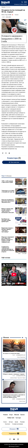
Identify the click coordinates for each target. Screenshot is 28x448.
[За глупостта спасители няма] (14, 345)
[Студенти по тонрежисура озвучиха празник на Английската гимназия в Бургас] (20, 249)
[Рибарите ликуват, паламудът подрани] (14, 366)
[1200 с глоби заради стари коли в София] (20, 182)
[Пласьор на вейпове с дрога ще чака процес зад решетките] (20, 201)
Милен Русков (22, 401)
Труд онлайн (8, 14)
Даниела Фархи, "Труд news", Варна (17, 377)
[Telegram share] (9, 153)
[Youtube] (14, 439)
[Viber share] (6, 153)
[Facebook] (10, 439)
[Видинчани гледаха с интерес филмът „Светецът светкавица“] (20, 230)
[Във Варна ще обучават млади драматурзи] (20, 220)
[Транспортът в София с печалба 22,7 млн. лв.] (20, 191)
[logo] (5, 2)
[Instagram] (18, 439)
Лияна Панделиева (21, 357)
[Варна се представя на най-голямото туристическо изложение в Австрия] (20, 210)
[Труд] (14, 409)
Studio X (17, 446)
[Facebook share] (3, 153)
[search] (22, 2)
